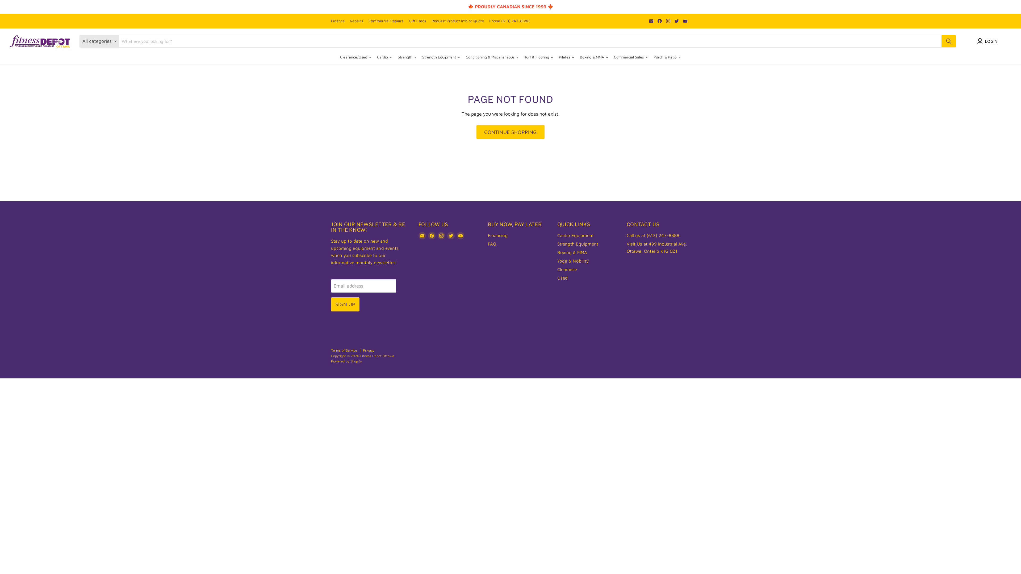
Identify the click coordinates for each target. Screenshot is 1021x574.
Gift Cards (417, 21)
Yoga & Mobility (573, 261)
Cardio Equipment (575, 235)
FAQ (492, 244)
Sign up (345, 304)
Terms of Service (344, 350)
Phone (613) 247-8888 (509, 21)
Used (562, 278)
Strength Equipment (577, 244)
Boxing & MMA (572, 252)
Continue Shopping (510, 132)
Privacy (368, 350)
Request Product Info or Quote (458, 21)
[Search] (949, 41)
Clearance (567, 269)
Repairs (356, 21)
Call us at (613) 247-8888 (653, 235)
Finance (338, 21)
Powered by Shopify (346, 361)
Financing (498, 235)
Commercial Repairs (386, 21)
